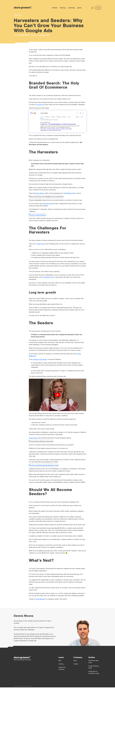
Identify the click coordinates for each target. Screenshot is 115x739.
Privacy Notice (17, 686)
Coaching (71, 8)
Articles (54, 8)
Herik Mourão (40, 599)
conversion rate (48, 277)
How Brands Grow (69, 193)
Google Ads (40, 104)
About (79, 8)
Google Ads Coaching (62, 668)
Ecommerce (17, 15)
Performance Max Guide (93, 661)
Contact (75, 664)
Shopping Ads (47, 204)
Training (62, 8)
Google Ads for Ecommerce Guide (93, 672)
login (98, 8)
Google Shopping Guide (93, 667)
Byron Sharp (40, 193)
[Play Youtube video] (57, 395)
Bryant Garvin (33, 438)
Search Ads (41, 244)
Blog (60, 660)
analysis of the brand (40, 359)
